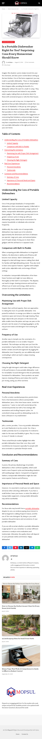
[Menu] (3, 3)
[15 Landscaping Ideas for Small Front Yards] (21, 625)
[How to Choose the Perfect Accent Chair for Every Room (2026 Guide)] (21, 592)
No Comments (30, 62)
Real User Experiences (12, 163)
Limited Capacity (12, 143)
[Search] (39, 3)
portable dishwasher (32, 508)
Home (17, 734)
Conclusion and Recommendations (16, 174)
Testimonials (11, 170)
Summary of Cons (13, 177)
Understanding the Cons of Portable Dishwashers (21, 140)
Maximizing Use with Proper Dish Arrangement (22, 153)
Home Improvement (8, 42)
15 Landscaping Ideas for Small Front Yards (18, 638)
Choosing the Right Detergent (17, 160)
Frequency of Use (13, 157)
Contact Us (25, 734)
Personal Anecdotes (14, 167)
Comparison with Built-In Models (18, 146)
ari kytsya (10, 62)
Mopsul (10, 730)
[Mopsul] (21, 3)
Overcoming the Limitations (13, 150)
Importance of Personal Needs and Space (21, 180)
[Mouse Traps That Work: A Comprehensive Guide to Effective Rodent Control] (21, 655)
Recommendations (13, 184)
